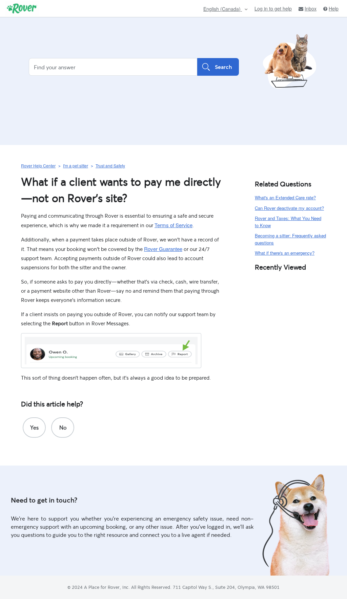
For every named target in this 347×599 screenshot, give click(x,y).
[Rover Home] (22, 8)
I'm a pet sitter (75, 165)
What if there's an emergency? (284, 253)
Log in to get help (273, 8)
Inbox (311, 8)
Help (334, 8)
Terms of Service (173, 225)
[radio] (34, 427)
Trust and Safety (110, 165)
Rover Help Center (38, 165)
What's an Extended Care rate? (285, 197)
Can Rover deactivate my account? (289, 208)
